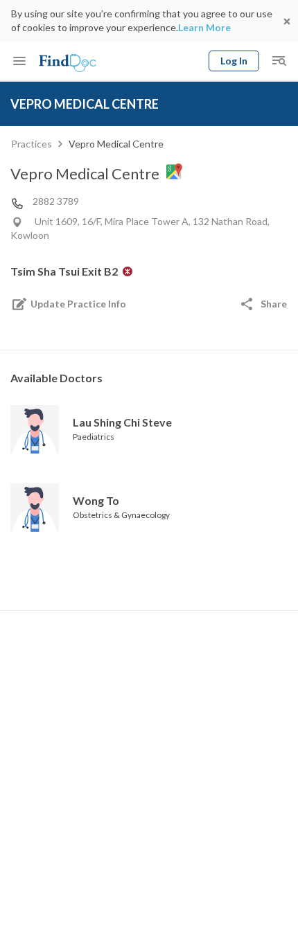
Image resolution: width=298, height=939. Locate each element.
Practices (31, 144)
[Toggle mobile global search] (278, 61)
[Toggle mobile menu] (19, 61)
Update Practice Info (78, 304)
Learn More (204, 27)
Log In (233, 60)
